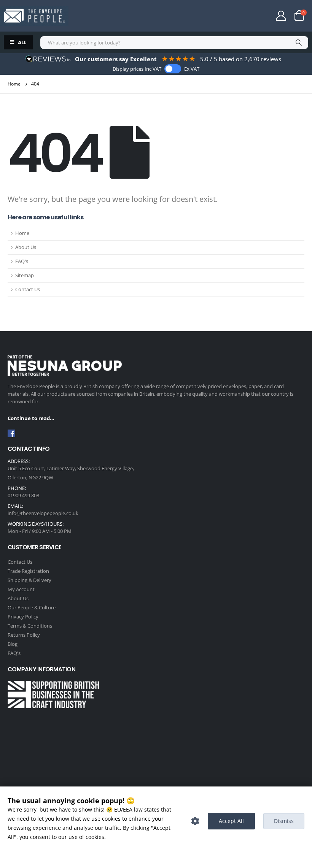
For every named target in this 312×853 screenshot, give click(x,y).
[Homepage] (34, 16)
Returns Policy (24, 634)
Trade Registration (28, 571)
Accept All (231, 820)
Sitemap (24, 275)
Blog (13, 644)
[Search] (298, 42)
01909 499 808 (23, 495)
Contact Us (27, 289)
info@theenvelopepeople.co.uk (43, 513)
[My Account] (281, 16)
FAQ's (21, 261)
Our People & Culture (32, 607)
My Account (21, 589)
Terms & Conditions (30, 625)
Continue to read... (31, 418)
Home (22, 233)
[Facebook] (11, 433)
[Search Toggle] (251, 16)
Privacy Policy (23, 616)
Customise (195, 821)
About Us (25, 247)
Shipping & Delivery (29, 580)
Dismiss (284, 820)
